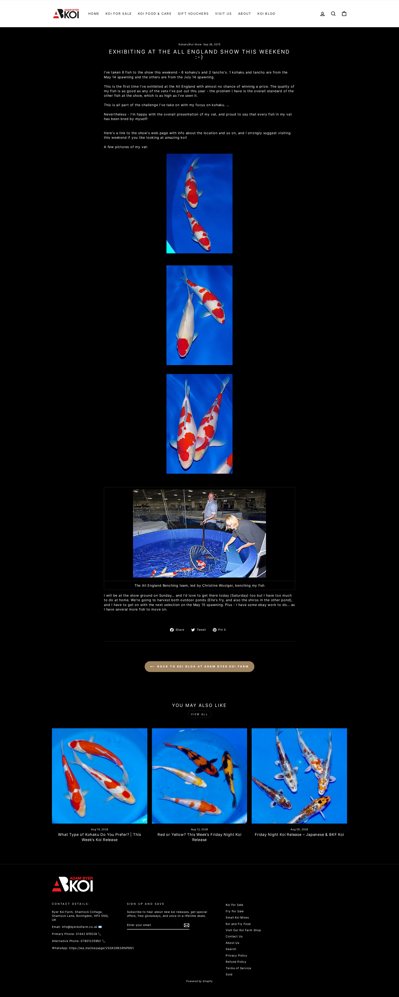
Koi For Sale (119, 14)
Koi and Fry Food (238, 924)
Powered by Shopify (199, 981)
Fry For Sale (235, 911)
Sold (229, 974)
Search (231, 949)
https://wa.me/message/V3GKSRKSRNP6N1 (101, 948)
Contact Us (234, 936)
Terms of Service (238, 968)
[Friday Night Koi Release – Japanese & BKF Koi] (299, 776)
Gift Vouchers (193, 14)
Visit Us (223, 14)
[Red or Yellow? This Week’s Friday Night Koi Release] (199, 776)
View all (199, 714)
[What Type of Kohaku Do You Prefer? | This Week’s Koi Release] (99, 776)
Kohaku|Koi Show (190, 44)
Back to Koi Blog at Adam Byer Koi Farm (202, 666)
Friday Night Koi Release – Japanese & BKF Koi (299, 834)
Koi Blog (266, 14)
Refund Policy (236, 961)
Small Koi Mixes (237, 917)
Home (93, 14)
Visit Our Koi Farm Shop (243, 930)
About (244, 14)
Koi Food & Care (155, 14)
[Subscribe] (186, 925)
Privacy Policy (236, 955)
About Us (232, 942)
